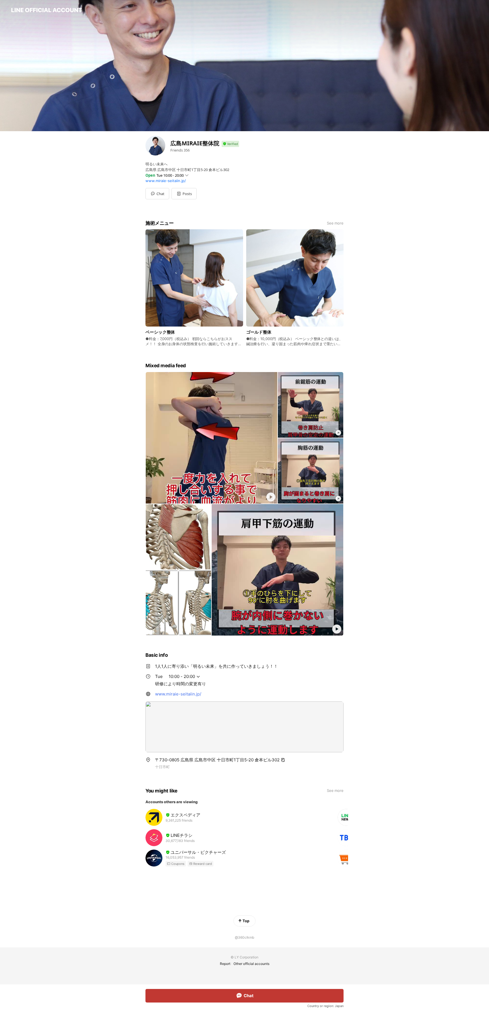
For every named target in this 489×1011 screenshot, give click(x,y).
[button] (184, 193)
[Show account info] (230, 144)
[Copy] (283, 760)
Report (225, 964)
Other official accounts (251, 964)
